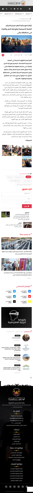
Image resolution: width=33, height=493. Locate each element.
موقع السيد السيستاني (16, 453)
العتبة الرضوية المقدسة (16, 473)
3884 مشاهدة (17, 55)
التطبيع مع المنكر (16, 338)
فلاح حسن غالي (23, 173)
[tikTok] (6, 486)
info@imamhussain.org (16, 416)
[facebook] (20, 9)
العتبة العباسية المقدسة (16, 478)
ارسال (25, 206)
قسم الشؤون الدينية (15, 180)
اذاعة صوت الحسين (16, 444)
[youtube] (14, 9)
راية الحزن (9, 177)
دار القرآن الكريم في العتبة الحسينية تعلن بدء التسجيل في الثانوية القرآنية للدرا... (11, 369)
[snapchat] (10, 486)
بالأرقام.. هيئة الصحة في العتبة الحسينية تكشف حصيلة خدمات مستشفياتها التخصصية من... (11, 349)
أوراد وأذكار (16, 441)
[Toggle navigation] (30, 8)
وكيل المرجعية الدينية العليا (24, 184)
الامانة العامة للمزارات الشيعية (16, 457)
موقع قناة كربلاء (16, 460)
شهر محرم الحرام (19, 177)
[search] (6, 9)
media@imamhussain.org (16, 420)
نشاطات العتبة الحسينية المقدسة (21, 21)
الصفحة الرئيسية (24, 19)
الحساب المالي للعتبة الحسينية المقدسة (16, 425)
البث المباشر (16, 437)
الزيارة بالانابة (16, 434)
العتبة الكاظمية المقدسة (16, 471)
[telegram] (14, 486)
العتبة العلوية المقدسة (16, 469)
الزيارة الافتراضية (16, 439)
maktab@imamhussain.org (16, 418)
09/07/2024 (27, 55)
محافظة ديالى (27, 180)
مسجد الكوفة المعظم (16, 480)
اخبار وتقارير (17, 345)
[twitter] (17, 9)
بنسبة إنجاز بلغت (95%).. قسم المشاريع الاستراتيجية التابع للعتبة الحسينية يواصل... (11, 359)
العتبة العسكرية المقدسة (16, 476)
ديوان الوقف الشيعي (16, 455)
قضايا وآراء (18, 335)
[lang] (3, 9)
